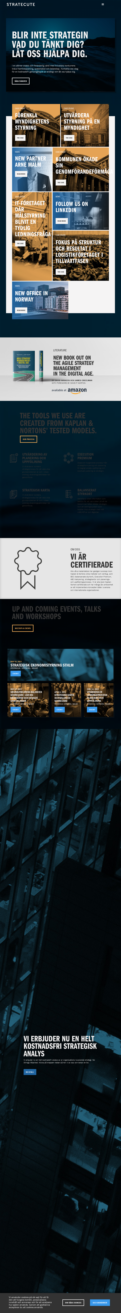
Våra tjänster (21, 81)
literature (60, 350)
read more (21, 174)
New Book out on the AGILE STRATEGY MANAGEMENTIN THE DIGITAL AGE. (73, 365)
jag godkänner (100, 1302)
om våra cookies (73, 1302)
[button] (102, 4)
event (16, 673)
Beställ (30, 1072)
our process (28, 439)
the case (20, 138)
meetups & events (23, 628)
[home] (21, 7)
